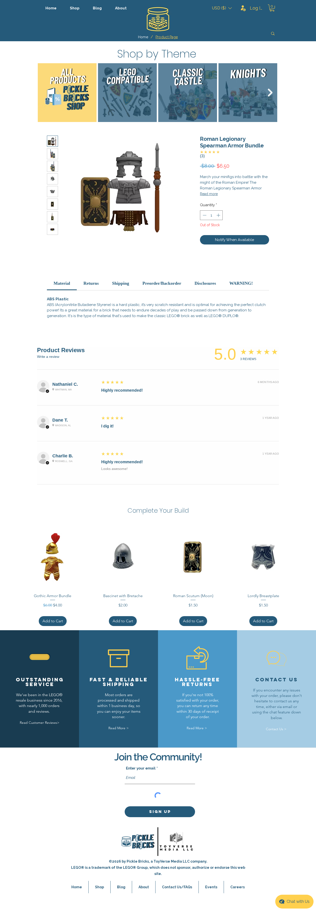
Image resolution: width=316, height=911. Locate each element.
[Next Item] (270, 93)
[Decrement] (204, 215)
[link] (62, 283)
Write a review (48, 357)
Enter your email (141, 768)
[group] (158, 575)
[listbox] (222, 8)
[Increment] (219, 215)
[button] (222, 8)
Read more (209, 194)
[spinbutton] (211, 215)
